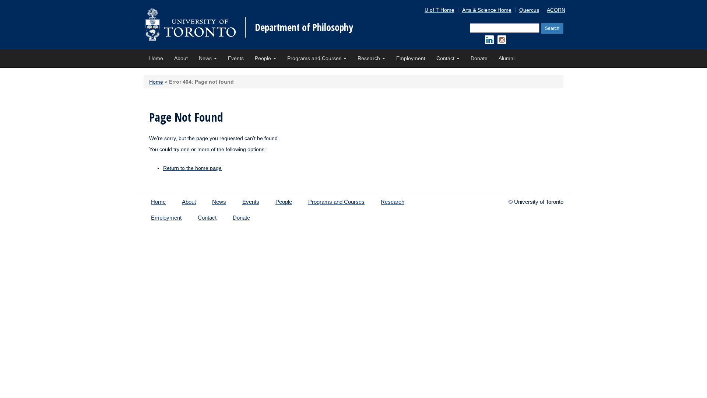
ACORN (556, 10)
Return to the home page (192, 168)
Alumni (506, 58)
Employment (410, 58)
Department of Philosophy (304, 27)
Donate (479, 58)
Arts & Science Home (486, 10)
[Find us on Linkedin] (489, 39)
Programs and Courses (315, 58)
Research (369, 58)
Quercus (529, 10)
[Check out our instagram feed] (501, 39)
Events (236, 58)
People (263, 58)
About (181, 58)
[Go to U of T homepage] (191, 24)
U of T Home (439, 10)
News (206, 58)
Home (156, 58)
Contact (446, 58)
